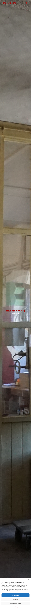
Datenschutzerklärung (13, 607)
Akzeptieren (15, 595)
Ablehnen (15, 599)
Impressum (21, 607)
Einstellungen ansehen (15, 603)
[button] (28, 579)
